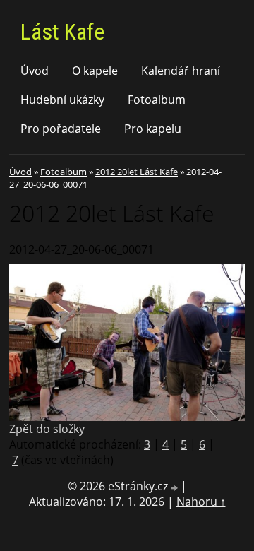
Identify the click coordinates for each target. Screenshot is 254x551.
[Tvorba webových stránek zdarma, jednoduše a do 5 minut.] (176, 488)
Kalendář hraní (180, 70)
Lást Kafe (62, 31)
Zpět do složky (47, 429)
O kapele (95, 70)
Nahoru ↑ (201, 501)
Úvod (34, 70)
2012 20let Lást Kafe (136, 171)
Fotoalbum (157, 99)
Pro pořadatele (60, 128)
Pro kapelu (152, 128)
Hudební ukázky (62, 99)
